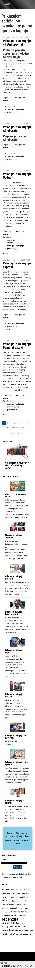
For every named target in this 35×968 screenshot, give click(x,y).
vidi (31, 930)
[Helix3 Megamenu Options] (30, 4)
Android (14, 890)
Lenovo (21, 901)
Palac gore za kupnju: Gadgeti (17, 175)
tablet (24, 927)
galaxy (4, 893)
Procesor (14, 916)
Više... (5, 117)
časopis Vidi (28, 934)
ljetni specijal (12, 112)
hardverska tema (16, 897)
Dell (28, 890)
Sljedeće (14, 427)
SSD (19, 927)
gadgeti (10, 243)
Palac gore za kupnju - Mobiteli (14, 801)
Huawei (29, 897)
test (11, 930)
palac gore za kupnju (15, 109)
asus (24, 890)
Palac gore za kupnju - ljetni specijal (17, 42)
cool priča (11, 106)
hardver (6, 897)
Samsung (7, 923)
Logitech (5, 904)
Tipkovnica (19, 930)
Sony (15, 927)
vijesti (10, 934)
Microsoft (12, 904)
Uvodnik (26, 930)
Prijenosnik (6, 916)
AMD (8, 890)
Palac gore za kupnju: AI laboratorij (17, 128)
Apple (20, 890)
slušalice (15, 923)
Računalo (22, 916)
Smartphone (7, 926)
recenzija (10, 919)
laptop (9, 329)
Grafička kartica (22, 893)
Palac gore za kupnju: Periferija (14, 577)
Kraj (22, 427)
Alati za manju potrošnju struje (15, 495)
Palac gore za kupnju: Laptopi (17, 265)
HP (24, 897)
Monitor (5, 908)
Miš (18, 904)
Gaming (11, 893)
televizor (5, 930)
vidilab (4, 934)
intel (3, 901)
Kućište (8, 901)
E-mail (4, 860)
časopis (19, 934)
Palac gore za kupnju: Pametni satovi (17, 345)
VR (14, 934)
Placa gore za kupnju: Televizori (14, 536)
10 (8, 427)
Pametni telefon (17, 912)
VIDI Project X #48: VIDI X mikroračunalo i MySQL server (17, 465)
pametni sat (6, 912)
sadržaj (22, 919)
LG (26, 901)
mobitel (23, 904)
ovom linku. (17, 877)
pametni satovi (13, 407)
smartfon (23, 923)
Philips (27, 912)
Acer (3, 890)
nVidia (11, 908)
